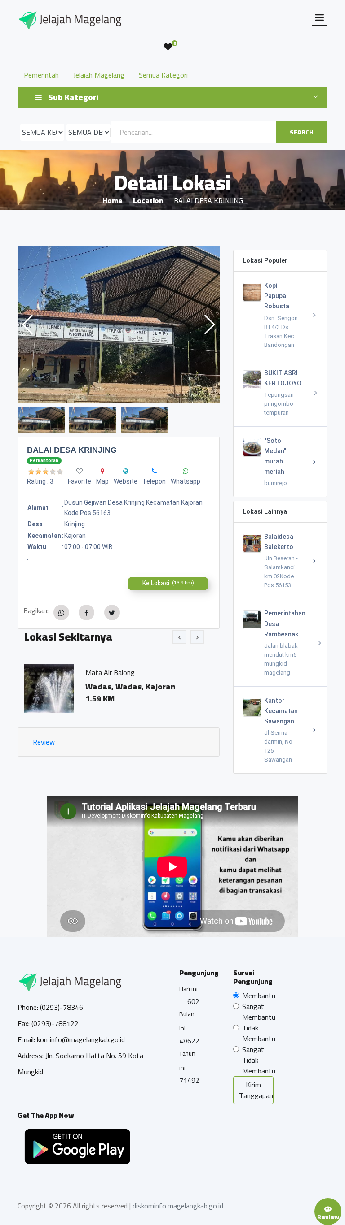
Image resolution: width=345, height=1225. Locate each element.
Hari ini (188, 989)
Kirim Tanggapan (256, 1090)
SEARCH (302, 132)
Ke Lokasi (168, 583)
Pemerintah (41, 75)
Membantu (258, 995)
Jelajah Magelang (98, 75)
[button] (209, 324)
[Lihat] (119, 324)
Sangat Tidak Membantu (258, 1060)
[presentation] (179, 637)
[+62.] (154, 471)
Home (112, 200)
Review (44, 742)
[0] (168, 47)
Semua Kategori (163, 75)
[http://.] (125, 471)
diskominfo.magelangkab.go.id (178, 1205)
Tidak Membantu (258, 1033)
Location (148, 200)
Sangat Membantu (258, 1011)
